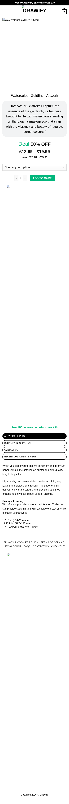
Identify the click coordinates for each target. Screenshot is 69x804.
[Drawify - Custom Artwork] (34, 11)
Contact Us (41, 546)
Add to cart (42, 178)
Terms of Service (52, 542)
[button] (4, 12)
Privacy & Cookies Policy (21, 542)
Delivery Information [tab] (17, 443)
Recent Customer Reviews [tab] (20, 457)
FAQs (27, 546)
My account (13, 546)
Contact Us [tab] (11, 450)
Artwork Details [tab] (14, 436)
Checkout (58, 546)
